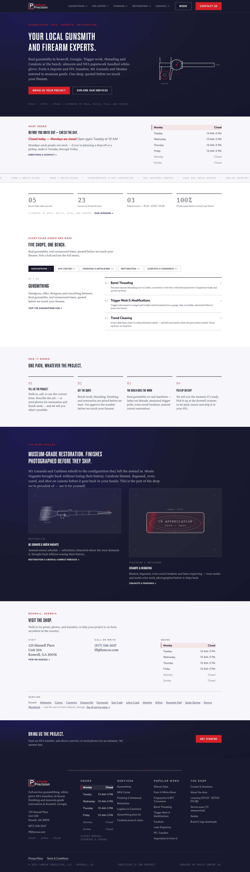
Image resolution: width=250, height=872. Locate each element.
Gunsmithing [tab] (41, 268)
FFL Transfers (161, 832)
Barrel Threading (163, 806)
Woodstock (34, 707)
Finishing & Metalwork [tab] (98, 268)
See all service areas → (98, 707)
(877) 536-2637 (105, 645)
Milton (159, 702)
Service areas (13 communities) (199, 808)
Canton (59, 702)
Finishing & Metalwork (129, 797)
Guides (194, 816)
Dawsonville (86, 702)
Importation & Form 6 (165, 838)
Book (183, 6)
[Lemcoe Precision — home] (37, 6)
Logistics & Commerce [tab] (162, 268)
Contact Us (208, 6)
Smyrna (208, 702)
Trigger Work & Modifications (162, 814)
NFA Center (99, 6)
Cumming (71, 702)
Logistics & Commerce (129, 809)
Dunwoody (102, 702)
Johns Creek (132, 702)
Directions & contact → (42, 154)
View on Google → (39, 659)
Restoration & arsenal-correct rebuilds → (53, 559)
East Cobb (117, 702)
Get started (208, 739)
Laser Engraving (162, 827)
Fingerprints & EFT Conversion (164, 799)
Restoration (140, 6)
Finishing (119, 6)
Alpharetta (45, 702)
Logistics (161, 6)
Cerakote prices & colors (130, 820)
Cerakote (158, 821)
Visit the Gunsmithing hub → (45, 308)
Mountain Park (174, 702)
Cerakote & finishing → (142, 583)
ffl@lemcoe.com (107, 650)
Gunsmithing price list (129, 814)
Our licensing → (103, 213)
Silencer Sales (161, 786)
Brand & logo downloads (203, 821)
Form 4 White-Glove (165, 792)
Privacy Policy (35, 858)
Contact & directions (201, 786)
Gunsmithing (77, 6)
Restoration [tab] (130, 268)
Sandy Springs (192, 702)
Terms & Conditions (57, 858)
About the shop (198, 792)
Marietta (147, 702)
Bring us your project (49, 90)
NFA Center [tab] (67, 268)
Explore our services (92, 90)
